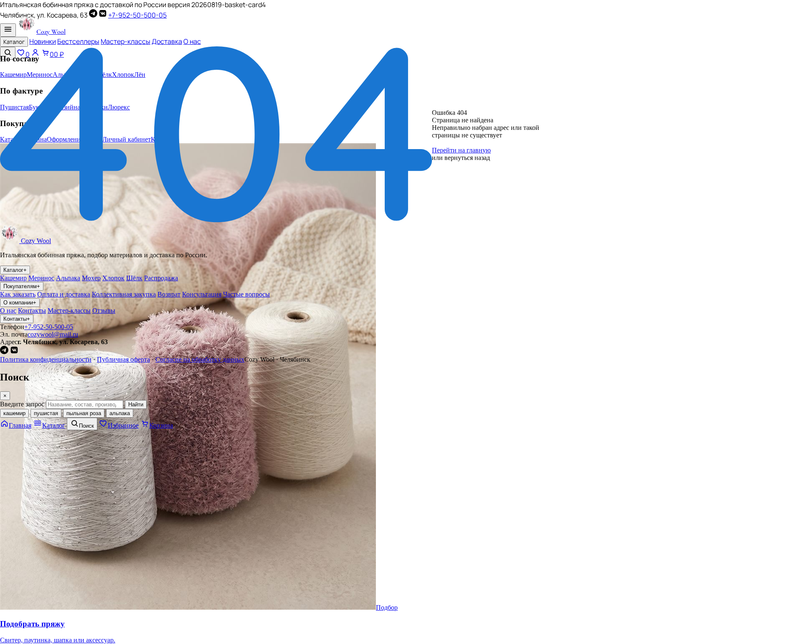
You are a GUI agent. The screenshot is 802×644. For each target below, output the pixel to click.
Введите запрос (22, 404)
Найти (135, 404)
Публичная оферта (123, 359)
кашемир (14, 413)
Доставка (167, 41)
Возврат (168, 294)
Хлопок (113, 277)
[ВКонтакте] (103, 15)
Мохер (91, 277)
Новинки (42, 41)
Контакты (32, 310)
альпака (119, 413)
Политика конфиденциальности (45, 359)
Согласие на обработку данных (199, 359)
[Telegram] (93, 15)
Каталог (14, 42)
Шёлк (134, 277)
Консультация (201, 294)
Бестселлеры (78, 41)
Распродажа (161, 277)
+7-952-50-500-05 (137, 15)
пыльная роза (83, 413)
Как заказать (18, 294)
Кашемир (13, 277)
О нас (192, 41)
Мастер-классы (125, 41)
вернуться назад (467, 157)
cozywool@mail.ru (53, 334)
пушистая (46, 413)
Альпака (68, 277)
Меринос (41, 277)
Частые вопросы (246, 294)
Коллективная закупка (124, 294)
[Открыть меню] (8, 30)
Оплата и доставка (63, 294)
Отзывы (103, 310)
